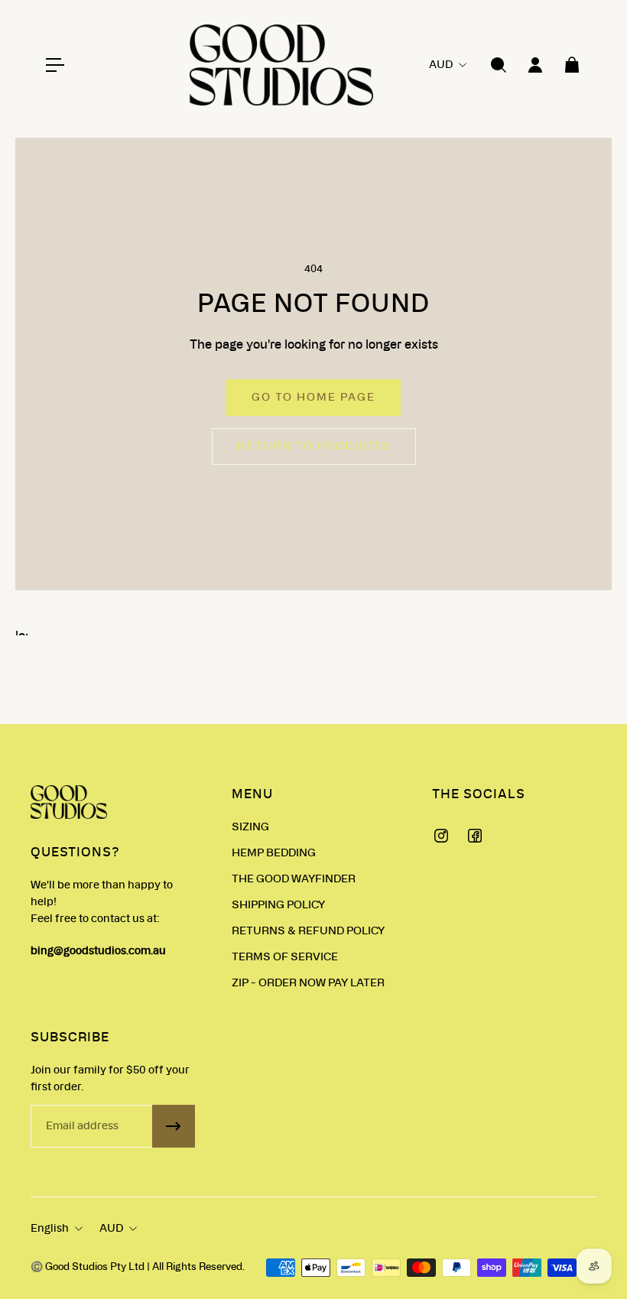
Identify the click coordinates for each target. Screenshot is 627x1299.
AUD (111, 1228)
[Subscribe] (173, 1126)
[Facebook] (475, 835)
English (50, 1228)
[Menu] (55, 65)
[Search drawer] (498, 65)
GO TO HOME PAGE (313, 397)
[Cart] (572, 65)
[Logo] (281, 65)
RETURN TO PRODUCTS (314, 446)
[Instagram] (441, 835)
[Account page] (535, 65)
